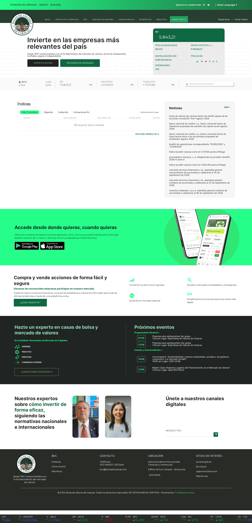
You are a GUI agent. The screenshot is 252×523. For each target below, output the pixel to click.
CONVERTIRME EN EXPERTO (36, 372)
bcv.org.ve (201, 466)
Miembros (57, 471)
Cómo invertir (59, 466)
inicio (47, 19)
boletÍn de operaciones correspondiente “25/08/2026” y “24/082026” (197, 145)
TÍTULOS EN (196, 56)
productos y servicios (67, 19)
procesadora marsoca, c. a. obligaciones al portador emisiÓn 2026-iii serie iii (199, 158)
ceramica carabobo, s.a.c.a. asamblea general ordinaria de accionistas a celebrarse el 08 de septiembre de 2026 (198, 191)
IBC (157, 32)
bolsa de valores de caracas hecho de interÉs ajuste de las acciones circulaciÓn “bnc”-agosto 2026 (198, 117)
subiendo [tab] (63, 112)
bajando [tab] (48, 112)
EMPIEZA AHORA (43, 63)
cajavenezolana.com (206, 471)
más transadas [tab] (29, 112)
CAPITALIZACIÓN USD (166, 56)
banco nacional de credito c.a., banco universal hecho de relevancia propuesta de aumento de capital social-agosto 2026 (198, 126)
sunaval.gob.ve (203, 462)
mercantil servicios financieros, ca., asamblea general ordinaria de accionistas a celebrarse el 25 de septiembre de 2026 (199, 183)
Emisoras (56, 462)
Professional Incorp (184, 492)
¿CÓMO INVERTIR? (30, 302)
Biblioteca (161, 19)
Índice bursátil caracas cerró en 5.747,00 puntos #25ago (197, 151)
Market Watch (179, 19)
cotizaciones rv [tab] (81, 112)
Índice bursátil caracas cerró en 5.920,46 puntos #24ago (197, 164)
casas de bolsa (126, 19)
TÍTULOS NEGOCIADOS (166, 45)
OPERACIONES (162, 65)
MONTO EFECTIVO (202, 45)
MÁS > (227, 107)
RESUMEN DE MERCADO (80, 63)
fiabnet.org (202, 476)
